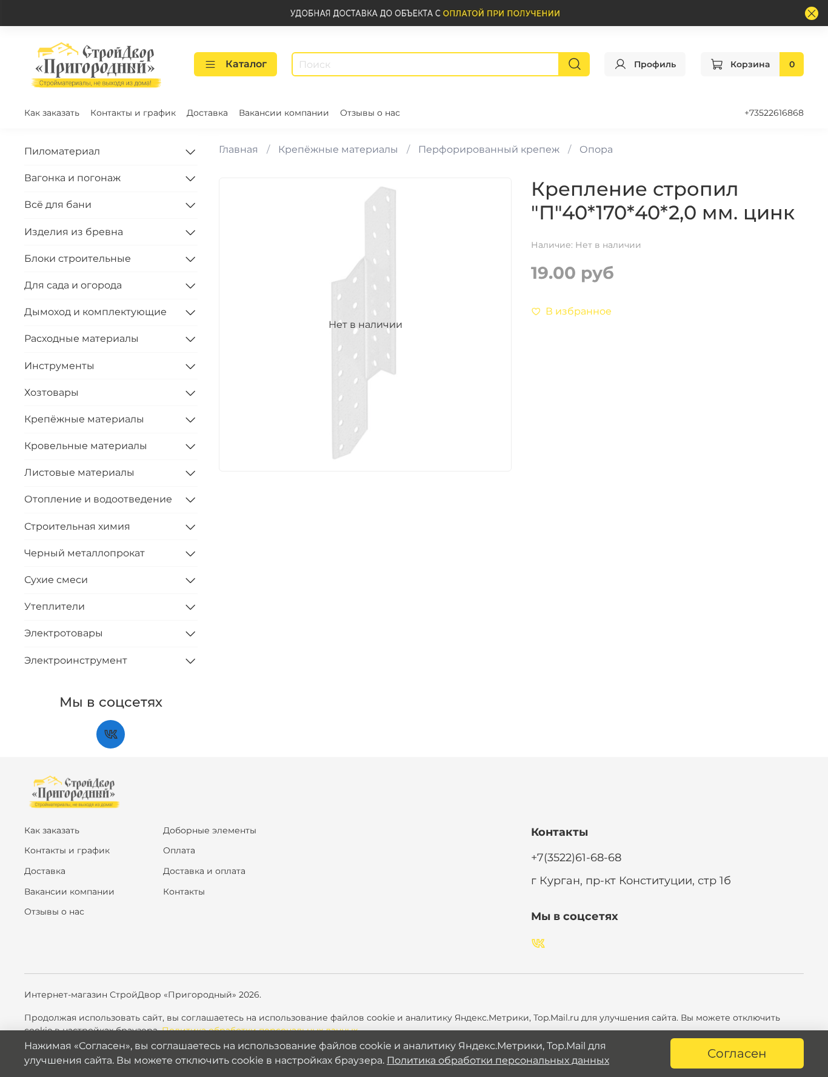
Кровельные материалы (85, 446)
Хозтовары (51, 392)
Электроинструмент (75, 660)
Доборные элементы (209, 830)
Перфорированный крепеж (488, 149)
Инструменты (59, 366)
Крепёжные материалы (338, 149)
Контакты (184, 891)
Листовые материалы (79, 472)
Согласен (737, 1053)
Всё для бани (58, 204)
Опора (596, 149)
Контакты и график (133, 112)
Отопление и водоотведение (98, 499)
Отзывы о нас (370, 112)
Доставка (207, 112)
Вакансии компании (284, 112)
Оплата (179, 850)
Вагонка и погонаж (72, 178)
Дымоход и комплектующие (95, 312)
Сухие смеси (56, 579)
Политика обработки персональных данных (498, 1060)
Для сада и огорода (73, 285)
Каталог (246, 64)
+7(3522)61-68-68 (576, 857)
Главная (238, 149)
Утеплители (54, 606)
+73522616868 (774, 112)
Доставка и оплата (204, 870)
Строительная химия (77, 526)
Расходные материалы (81, 338)
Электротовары (63, 633)
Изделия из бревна (73, 232)
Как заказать (51, 112)
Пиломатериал (62, 151)
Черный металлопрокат (84, 553)
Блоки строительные (77, 258)
